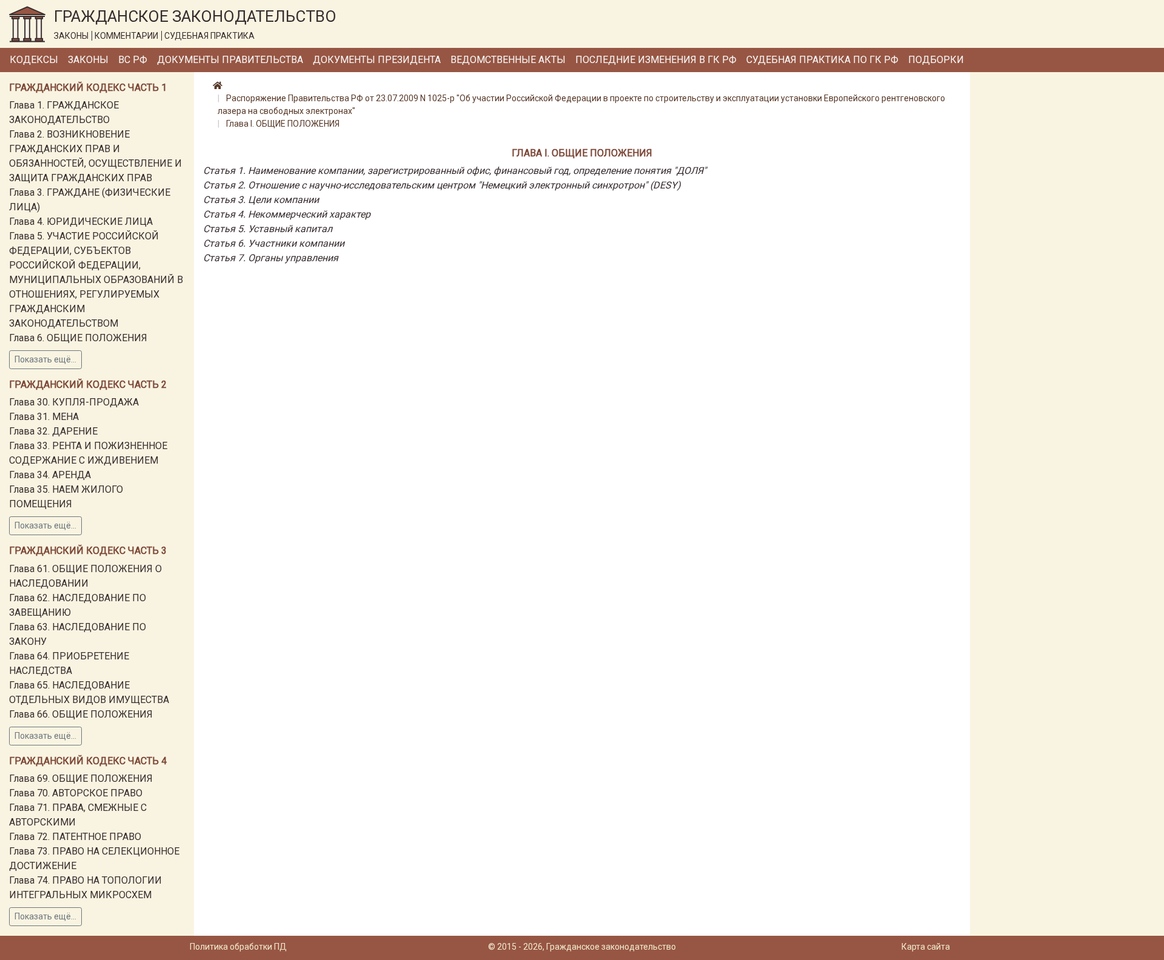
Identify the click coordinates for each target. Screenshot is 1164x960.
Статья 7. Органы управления (270, 258)
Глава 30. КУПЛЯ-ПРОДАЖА (74, 402)
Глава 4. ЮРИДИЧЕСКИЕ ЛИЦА (81, 221)
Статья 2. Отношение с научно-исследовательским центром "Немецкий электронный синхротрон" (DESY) (442, 185)
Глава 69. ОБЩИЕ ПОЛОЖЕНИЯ (81, 778)
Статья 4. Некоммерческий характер (286, 214)
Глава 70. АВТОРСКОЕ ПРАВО (75, 793)
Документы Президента (377, 59)
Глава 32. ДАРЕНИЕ (53, 431)
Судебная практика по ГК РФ (822, 59)
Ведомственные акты (508, 59)
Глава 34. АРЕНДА (50, 475)
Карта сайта (925, 947)
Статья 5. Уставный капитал (267, 229)
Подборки (936, 59)
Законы (88, 59)
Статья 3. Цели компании (261, 199)
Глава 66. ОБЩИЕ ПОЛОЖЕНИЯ (81, 714)
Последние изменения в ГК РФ (656, 59)
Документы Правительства (230, 59)
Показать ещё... (45, 359)
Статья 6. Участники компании (273, 243)
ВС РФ (132, 59)
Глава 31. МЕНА (44, 416)
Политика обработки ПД (238, 947)
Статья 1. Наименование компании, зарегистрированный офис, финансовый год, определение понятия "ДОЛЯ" (454, 170)
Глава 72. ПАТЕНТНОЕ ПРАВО (75, 836)
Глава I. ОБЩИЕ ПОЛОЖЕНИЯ (283, 123)
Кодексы (34, 59)
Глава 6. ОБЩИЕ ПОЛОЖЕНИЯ (78, 338)
